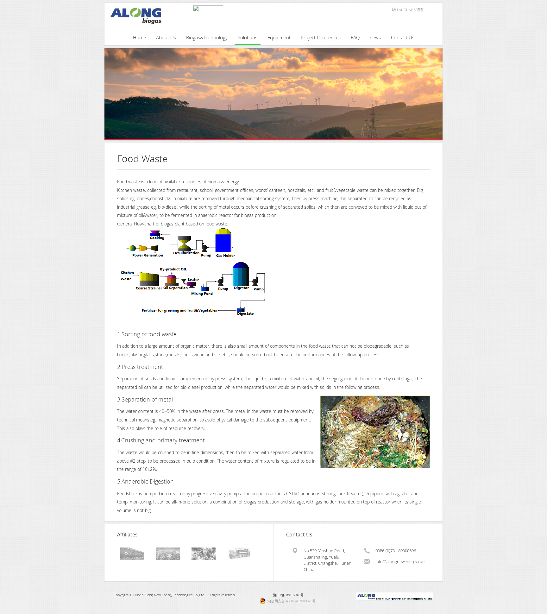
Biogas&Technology (207, 37)
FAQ (355, 37)
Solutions (247, 37)
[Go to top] (536, 607)
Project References (321, 37)
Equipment (279, 37)
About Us (166, 37)
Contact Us (402, 37)
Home (139, 37)
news (375, 37)
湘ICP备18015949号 (288, 594)
